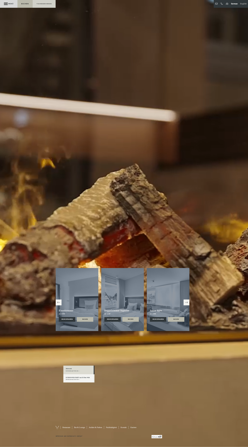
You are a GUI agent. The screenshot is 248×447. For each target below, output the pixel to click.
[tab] (78, 370)
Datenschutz (71, 436)
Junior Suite (156, 310)
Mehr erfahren (67, 319)
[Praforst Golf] (157, 436)
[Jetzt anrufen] (222, 4)
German (234, 4)
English (243, 4)
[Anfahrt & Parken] (227, 4)
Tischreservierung (44, 3)
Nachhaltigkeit (111, 427)
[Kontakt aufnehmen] (216, 4)
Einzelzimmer (66, 310)
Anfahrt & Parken (95, 427)
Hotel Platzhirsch (59, 427)
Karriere (133, 427)
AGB (65, 436)
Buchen (25, 4)
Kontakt (124, 427)
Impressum (59, 436)
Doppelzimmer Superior (116, 310)
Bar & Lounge (79, 427)
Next (186, 302)
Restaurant (66, 427)
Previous (59, 302)
